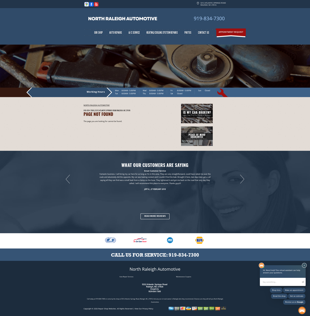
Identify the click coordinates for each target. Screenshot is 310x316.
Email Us (155, 289)
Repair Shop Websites (107, 309)
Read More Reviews (155, 216)
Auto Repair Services (126, 277)
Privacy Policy (147, 309)
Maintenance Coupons (183, 277)
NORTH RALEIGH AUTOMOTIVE (97, 105)
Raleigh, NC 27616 (123, 110)
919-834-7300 (209, 18)
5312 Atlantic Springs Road (105, 110)
